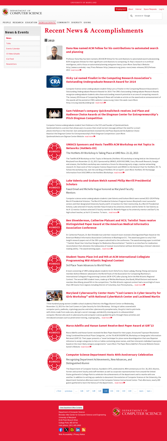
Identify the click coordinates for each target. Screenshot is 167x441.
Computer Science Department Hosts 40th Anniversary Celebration (109, 354)
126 (81, 391)
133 (123, 391)
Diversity (76, 22)
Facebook (61, 430)
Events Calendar (13, 48)
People (7, 22)
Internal (138, 9)
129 (99, 391)
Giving (87, 22)
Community (63, 22)
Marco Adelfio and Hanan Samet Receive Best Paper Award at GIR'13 (110, 325)
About (130, 9)
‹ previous (68, 391)
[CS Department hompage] (136, 411)
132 (117, 391)
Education (31, 22)
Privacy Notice (79, 434)
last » (149, 391)
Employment (121, 9)
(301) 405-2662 (75, 425)
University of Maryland (83, 3)
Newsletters (11, 64)
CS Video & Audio (13, 53)
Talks (8, 43)
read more (75, 70)
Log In (161, 9)
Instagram (72, 430)
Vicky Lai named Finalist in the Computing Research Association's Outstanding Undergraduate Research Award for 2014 (108, 80)
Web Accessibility (65, 434)
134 (129, 391)
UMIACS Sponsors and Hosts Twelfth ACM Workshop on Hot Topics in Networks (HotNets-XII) (110, 146)
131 (111, 391)
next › (141, 391)
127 (87, 391)
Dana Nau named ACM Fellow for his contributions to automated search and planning (112, 50)
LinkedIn (78, 430)
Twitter (66, 430)
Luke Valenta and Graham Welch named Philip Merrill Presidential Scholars (108, 182)
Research (18, 22)
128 (93, 391)
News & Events (47, 22)
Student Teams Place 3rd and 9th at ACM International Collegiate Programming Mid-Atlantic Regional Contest (108, 258)
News (8, 38)
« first (58, 391)
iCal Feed (10, 59)
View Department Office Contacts (71, 407)
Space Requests (150, 9)
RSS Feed (84, 430)
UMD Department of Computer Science (22, 11)
